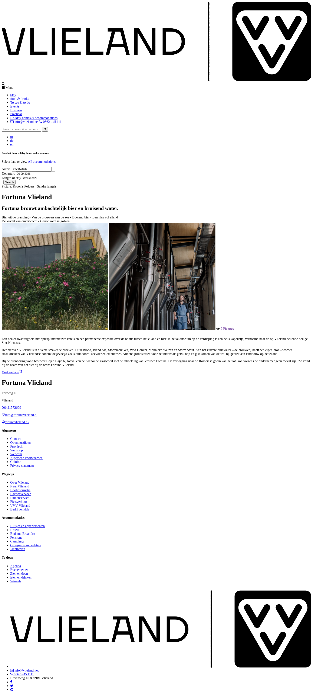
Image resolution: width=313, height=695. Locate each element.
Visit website (10, 372)
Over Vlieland (19, 482)
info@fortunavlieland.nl (21, 415)
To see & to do (20, 102)
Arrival (7, 169)
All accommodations (42, 161)
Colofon (15, 462)
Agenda (15, 566)
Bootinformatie (20, 490)
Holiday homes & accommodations (33, 118)
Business (16, 110)
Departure (9, 173)
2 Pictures (227, 328)
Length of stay (11, 178)
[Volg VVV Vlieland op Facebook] (11, 682)
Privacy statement (22, 465)
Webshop (16, 450)
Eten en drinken (21, 577)
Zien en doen (19, 573)
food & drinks (19, 98)
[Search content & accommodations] (45, 129)
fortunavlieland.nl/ (17, 422)
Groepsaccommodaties (25, 545)
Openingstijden (20, 442)
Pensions (16, 537)
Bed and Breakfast (22, 533)
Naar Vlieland (19, 486)
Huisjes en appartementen (27, 526)
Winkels (15, 581)
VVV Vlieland (20, 505)
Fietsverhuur (18, 501)
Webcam (16, 454)
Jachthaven (17, 549)
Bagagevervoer (20, 494)
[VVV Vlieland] (160, 666)
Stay (13, 95)
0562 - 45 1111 (52, 122)
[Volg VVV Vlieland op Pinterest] (11, 689)
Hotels (14, 530)
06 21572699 (12, 407)
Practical (16, 114)
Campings (17, 541)
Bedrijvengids (19, 509)
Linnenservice (19, 498)
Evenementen (19, 569)
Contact (15, 439)
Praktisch (16, 446)
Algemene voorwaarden (26, 458)
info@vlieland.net (26, 122)
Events (14, 106)
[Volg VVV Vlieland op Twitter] (11, 686)
